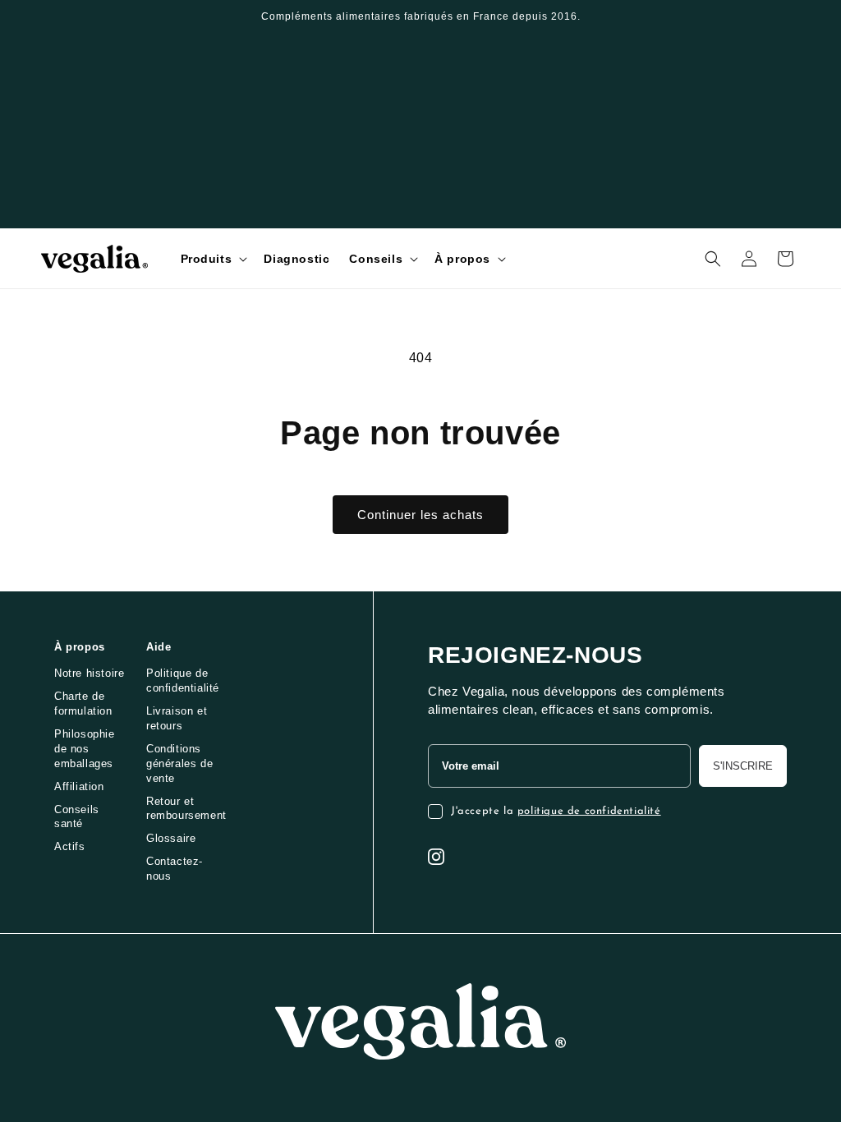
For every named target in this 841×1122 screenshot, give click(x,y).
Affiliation (79, 786)
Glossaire (170, 838)
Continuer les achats (420, 515)
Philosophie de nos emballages (84, 749)
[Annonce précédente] (47, 16)
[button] (213, 258)
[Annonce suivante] (794, 16)
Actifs (69, 846)
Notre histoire (89, 673)
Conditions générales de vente (179, 763)
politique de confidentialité (589, 811)
